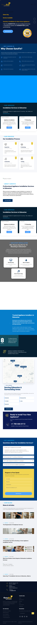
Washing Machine (6, 612)
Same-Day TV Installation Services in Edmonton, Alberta (17, 576)
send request (18, 493)
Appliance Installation (9, 120)
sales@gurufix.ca (12, 586)
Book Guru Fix (8, 29)
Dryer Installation (6, 614)
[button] (34, 19)
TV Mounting (28, 120)
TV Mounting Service (6, 617)
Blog (20, 602)
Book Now (9, 127)
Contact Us (21, 606)
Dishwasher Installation (7, 610)
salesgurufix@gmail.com (13, 587)
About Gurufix (21, 599)
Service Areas (21, 604)
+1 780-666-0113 (18, 424)
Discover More (8, 200)
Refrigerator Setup (6, 615)
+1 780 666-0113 (12, 590)
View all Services (6, 113)
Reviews (20, 601)
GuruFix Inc (9, 621)
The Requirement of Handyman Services (13, 524)
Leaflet (24, 382)
